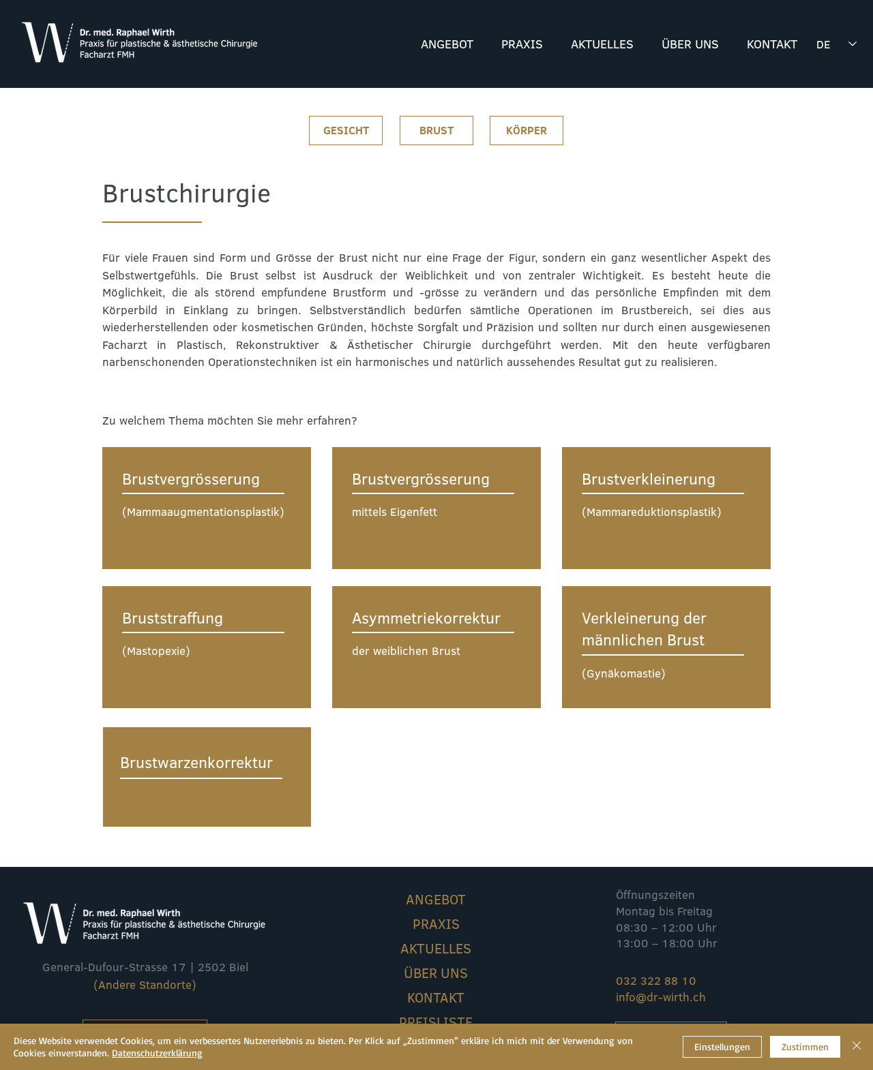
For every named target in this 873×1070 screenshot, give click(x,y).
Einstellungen (722, 1046)
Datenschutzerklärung (157, 1052)
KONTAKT (435, 997)
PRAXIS (436, 923)
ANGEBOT (436, 898)
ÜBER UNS (436, 972)
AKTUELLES (435, 948)
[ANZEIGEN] (206, 508)
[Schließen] (856, 1047)
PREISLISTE (436, 1021)
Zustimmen (805, 1046)
